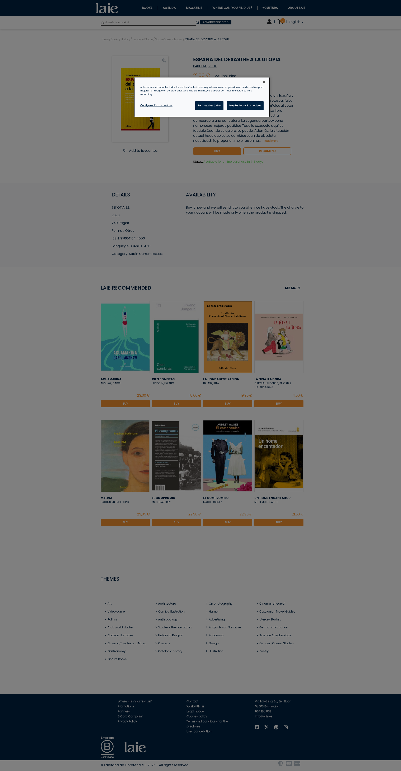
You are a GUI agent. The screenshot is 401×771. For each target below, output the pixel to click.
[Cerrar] (264, 82)
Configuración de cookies (156, 105)
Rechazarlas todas (209, 105)
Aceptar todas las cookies (245, 105)
